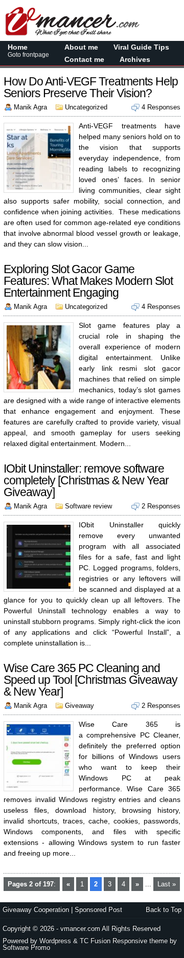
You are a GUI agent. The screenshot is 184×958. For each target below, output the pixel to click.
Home (28, 50)
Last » (166, 884)
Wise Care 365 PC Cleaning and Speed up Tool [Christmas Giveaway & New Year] (90, 679)
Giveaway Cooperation (36, 910)
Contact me (84, 59)
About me (81, 47)
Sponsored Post (98, 910)
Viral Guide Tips (141, 47)
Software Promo (26, 947)
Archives (135, 59)
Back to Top (163, 910)
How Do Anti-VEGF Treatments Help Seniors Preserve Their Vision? (91, 87)
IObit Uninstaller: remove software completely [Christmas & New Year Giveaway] (86, 480)
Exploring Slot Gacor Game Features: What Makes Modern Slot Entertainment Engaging (88, 280)
